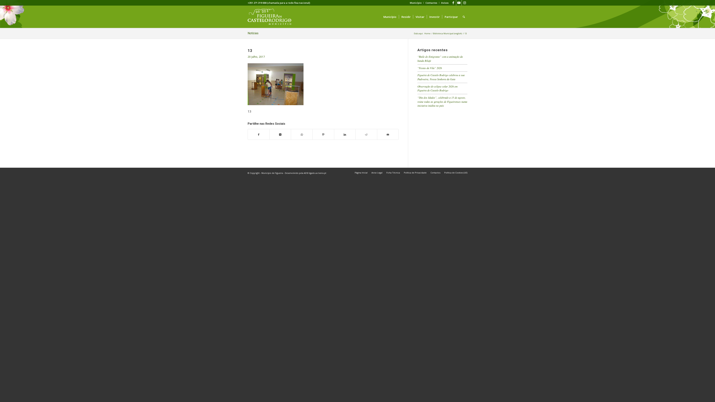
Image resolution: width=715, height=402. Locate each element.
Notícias (253, 33)
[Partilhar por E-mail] (388, 134)
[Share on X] (280, 134)
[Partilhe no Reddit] (366, 134)
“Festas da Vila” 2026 (429, 68)
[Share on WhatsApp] (301, 134)
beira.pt (322, 173)
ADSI (306, 173)
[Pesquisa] (463, 17)
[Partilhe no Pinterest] (323, 134)
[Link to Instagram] (464, 3)
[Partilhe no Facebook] (258, 134)
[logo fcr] (272, 17)
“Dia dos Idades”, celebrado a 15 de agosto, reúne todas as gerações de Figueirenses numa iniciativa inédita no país (442, 101)
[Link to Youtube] (459, 3)
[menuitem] (416, 3)
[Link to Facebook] (453, 3)
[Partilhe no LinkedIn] (345, 134)
